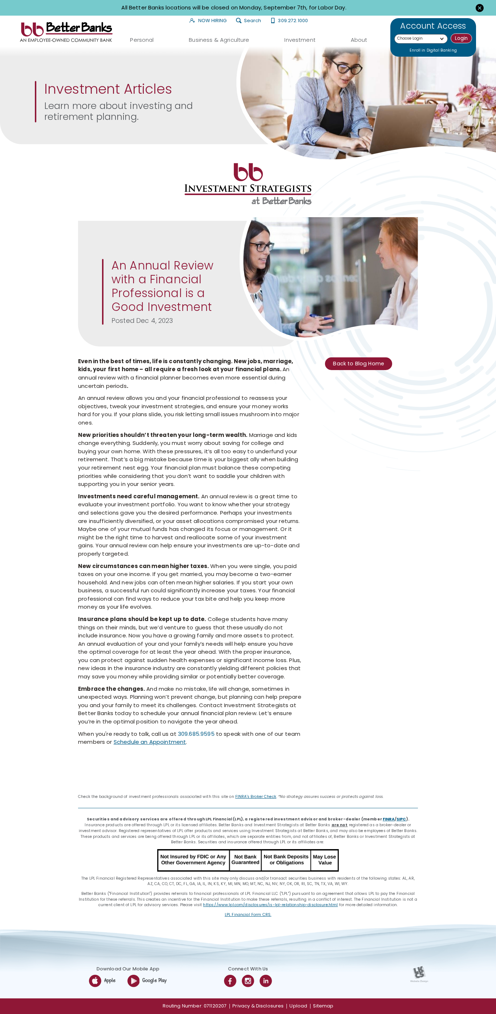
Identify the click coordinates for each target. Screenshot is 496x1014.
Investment (300, 39)
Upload (298, 1006)
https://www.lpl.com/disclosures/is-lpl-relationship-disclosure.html (270, 905)
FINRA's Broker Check (255, 796)
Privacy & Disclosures (258, 1006)
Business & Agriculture (219, 39)
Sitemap (323, 1006)
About (359, 39)
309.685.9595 (196, 734)
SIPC (401, 819)
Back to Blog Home (358, 363)
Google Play (154, 980)
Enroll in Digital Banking (433, 50)
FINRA (389, 819)
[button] (480, 7)
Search (252, 20)
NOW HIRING (212, 20)
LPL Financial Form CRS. (248, 914)
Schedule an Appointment (150, 742)
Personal (142, 39)
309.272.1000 (293, 20)
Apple (110, 980)
